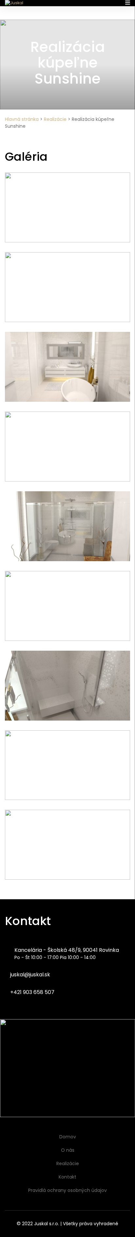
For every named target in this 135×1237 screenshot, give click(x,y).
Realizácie (55, 119)
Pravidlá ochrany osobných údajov (67, 1190)
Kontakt (67, 1177)
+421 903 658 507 (31, 992)
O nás (67, 1150)
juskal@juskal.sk (29, 974)
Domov (67, 1136)
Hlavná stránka (22, 119)
